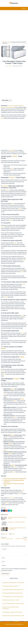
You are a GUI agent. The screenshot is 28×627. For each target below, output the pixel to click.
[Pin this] (6, 511)
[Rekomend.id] (14, 2)
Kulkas (6, 534)
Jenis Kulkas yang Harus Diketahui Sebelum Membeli (17, 518)
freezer (2, 118)
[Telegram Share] (9, 511)
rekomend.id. (11, 624)
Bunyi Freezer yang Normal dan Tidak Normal (15, 478)
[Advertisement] (14, 25)
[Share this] (2, 511)
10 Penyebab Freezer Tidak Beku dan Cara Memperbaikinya (17, 528)
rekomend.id (12, 150)
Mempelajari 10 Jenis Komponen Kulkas (16, 522)
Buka (10, 100)
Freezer (14, 156)
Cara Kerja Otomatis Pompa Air (7, 538)
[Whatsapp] (11, 511)
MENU (25, 8)
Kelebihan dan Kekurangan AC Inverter (21, 539)
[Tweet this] (4, 511)
